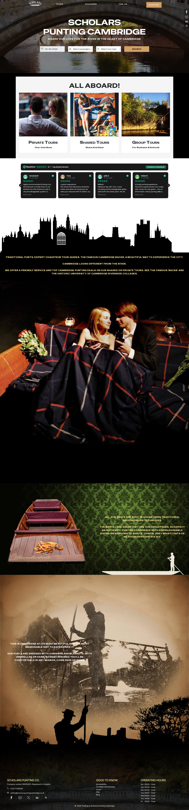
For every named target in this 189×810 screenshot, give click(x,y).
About (98, 789)
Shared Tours (94, 142)
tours (59, 4)
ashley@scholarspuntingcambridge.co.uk (27, 793)
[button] (168, 185)
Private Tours (43, 142)
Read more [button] (57, 195)
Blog (98, 795)
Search (136, 49)
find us (123, 4)
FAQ (97, 792)
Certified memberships (105, 787)
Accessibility (101, 784)
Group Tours (145, 142)
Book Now (154, 5)
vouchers (91, 4)
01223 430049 (16, 788)
